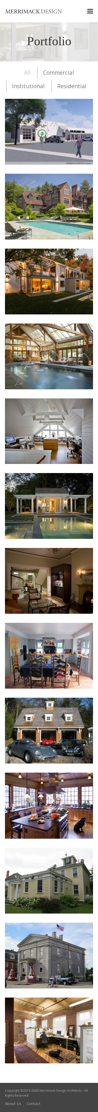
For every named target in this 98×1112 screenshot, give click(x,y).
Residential (72, 86)
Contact (34, 1103)
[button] (90, 11)
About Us (13, 1103)
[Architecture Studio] (49, 1030)
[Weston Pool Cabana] (49, 505)
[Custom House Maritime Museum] (49, 955)
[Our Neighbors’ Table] (49, 131)
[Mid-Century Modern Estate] (49, 281)
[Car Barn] (49, 730)
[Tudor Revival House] (49, 206)
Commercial (58, 72)
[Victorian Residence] (49, 356)
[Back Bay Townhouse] (49, 580)
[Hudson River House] (49, 880)
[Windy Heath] (49, 655)
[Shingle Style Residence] (49, 805)
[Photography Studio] (49, 431)
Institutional (28, 86)
